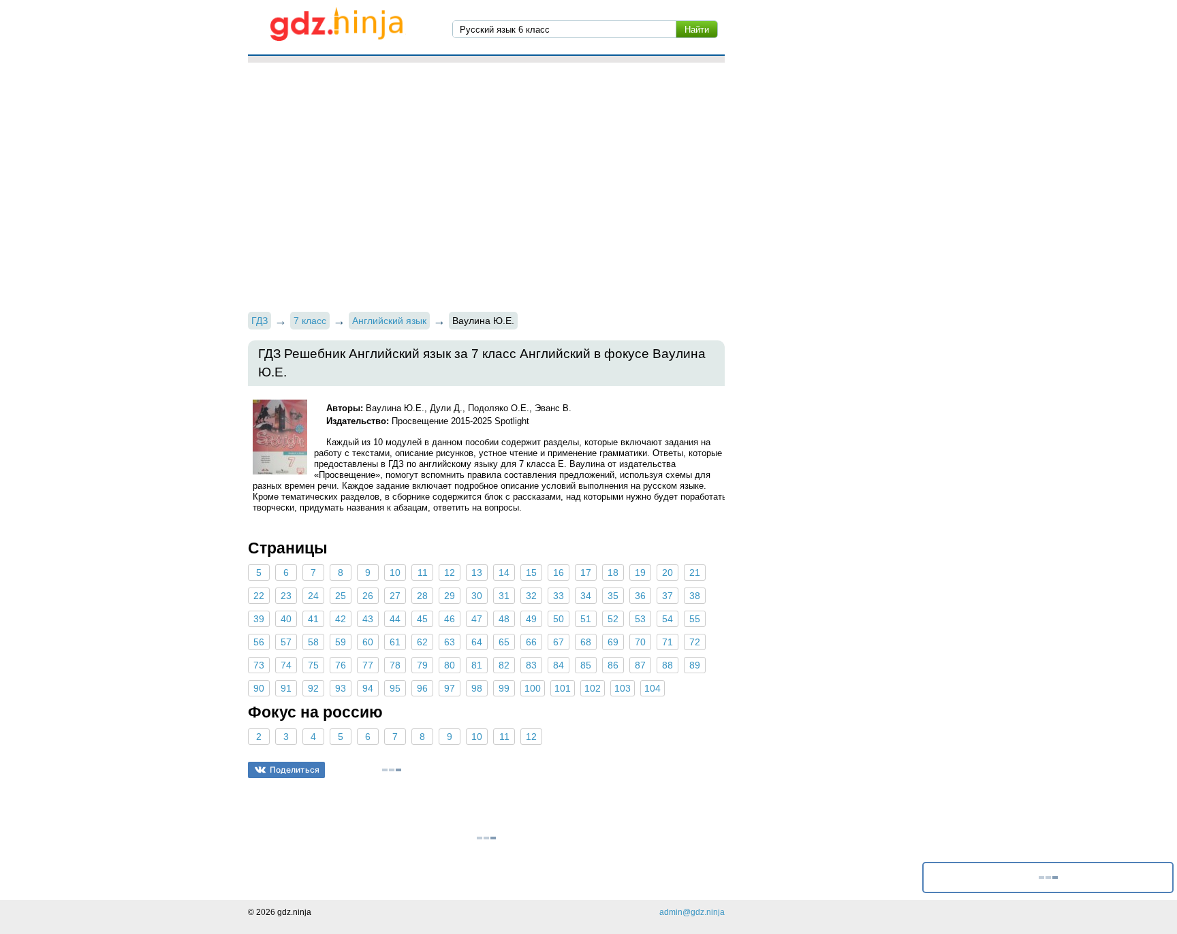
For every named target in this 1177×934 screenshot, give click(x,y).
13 (476, 572)
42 (340, 618)
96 (422, 688)
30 (476, 595)
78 (395, 665)
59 (340, 642)
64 (476, 642)
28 (422, 595)
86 (613, 665)
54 (667, 618)
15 (531, 572)
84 (558, 665)
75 (313, 665)
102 (592, 688)
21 (694, 572)
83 (531, 665)
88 (667, 665)
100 (532, 688)
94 (367, 688)
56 (258, 642)
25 (340, 595)
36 (640, 595)
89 (694, 665)
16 (558, 572)
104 (652, 688)
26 (367, 595)
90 (258, 688)
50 (558, 618)
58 (313, 642)
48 (504, 618)
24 (313, 595)
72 (694, 642)
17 (585, 572)
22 (258, 595)
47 (476, 618)
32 (531, 595)
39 (258, 618)
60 (367, 642)
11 (423, 572)
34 (585, 595)
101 (562, 688)
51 (585, 618)
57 (286, 642)
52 (613, 618)
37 (667, 595)
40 (286, 618)
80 (449, 665)
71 (667, 642)
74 (286, 665)
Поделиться (294, 769)
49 (531, 618)
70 (640, 642)
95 (395, 688)
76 (340, 665)
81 (476, 665)
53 (640, 618)
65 (504, 642)
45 (422, 618)
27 (395, 595)
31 (504, 595)
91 (286, 688)
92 (313, 688)
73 (258, 665)
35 (613, 595)
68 (585, 642)
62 (422, 642)
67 (558, 642)
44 (395, 618)
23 (286, 595)
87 (640, 665)
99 (504, 688)
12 (449, 572)
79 (422, 665)
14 (504, 572)
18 (613, 572)
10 (395, 572)
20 (667, 572)
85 (585, 665)
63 (449, 642)
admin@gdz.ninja (692, 912)
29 (449, 595)
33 (558, 595)
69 (613, 642)
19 (640, 572)
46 (449, 618)
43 (367, 618)
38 (694, 595)
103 (622, 688)
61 (395, 642)
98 (476, 688)
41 (313, 618)
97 (449, 688)
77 (367, 665)
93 (340, 688)
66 (531, 642)
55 (694, 618)
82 (504, 665)
